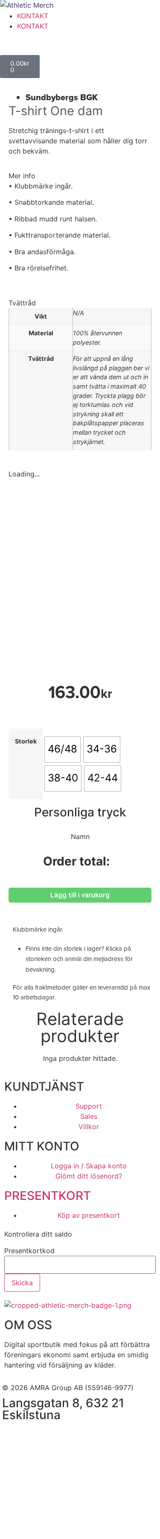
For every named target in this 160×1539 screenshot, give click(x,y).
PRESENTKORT (47, 1195)
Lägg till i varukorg (80, 895)
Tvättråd (22, 303)
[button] (80, 176)
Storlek (26, 741)
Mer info (22, 175)
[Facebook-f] (12, 1435)
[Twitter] (59, 1435)
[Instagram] (36, 1435)
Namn (80, 836)
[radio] (62, 749)
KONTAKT (32, 16)
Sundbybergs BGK (62, 97)
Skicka (22, 1282)
